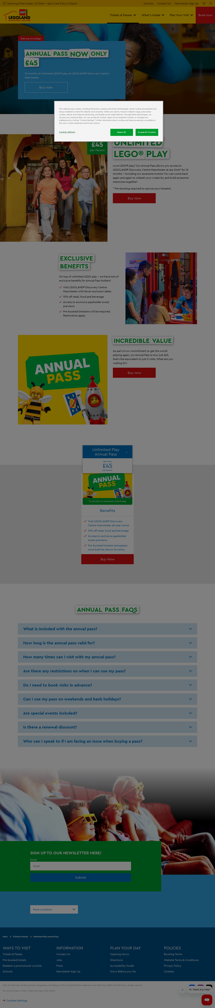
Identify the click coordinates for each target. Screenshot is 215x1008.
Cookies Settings (67, 132)
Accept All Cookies (147, 132)
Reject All (121, 132)
